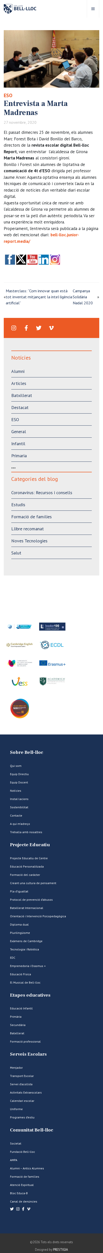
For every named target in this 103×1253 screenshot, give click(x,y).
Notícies (15, 790)
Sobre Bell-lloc (26, 752)
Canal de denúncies (23, 1201)
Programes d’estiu (22, 1117)
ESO (8, 95)
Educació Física (20, 974)
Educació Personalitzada (27, 866)
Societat (15, 1143)
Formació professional (25, 1041)
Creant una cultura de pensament (33, 883)
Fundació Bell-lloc (22, 1152)
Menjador (16, 1067)
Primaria (19, 456)
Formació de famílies (31, 517)
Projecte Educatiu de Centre (29, 858)
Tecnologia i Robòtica (24, 949)
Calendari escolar (22, 1101)
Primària (16, 1016)
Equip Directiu (19, 774)
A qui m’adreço (20, 824)
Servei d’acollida (21, 1084)
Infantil (18, 443)
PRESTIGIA (60, 1249)
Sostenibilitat (19, 807)
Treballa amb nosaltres (26, 832)
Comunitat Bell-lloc (31, 1130)
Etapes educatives (30, 995)
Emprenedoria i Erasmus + (28, 966)
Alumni (17, 371)
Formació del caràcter (25, 875)
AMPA (13, 1160)
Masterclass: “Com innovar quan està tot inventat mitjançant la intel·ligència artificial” (39, 296)
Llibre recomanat (27, 529)
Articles (18, 383)
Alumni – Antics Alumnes (27, 1168)
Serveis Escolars (28, 1054)
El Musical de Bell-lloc (25, 982)
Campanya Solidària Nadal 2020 (83, 296)
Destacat (19, 407)
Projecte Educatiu (30, 845)
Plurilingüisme (20, 933)
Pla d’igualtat (19, 891)
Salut (16, 553)
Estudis (18, 504)
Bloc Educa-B (19, 1193)
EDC (12, 957)
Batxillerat (21, 395)
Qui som (16, 766)
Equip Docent (19, 782)
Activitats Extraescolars (26, 1092)
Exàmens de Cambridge (26, 941)
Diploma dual (19, 924)
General (18, 431)
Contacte (16, 815)
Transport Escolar (22, 1076)
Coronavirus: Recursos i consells (41, 492)
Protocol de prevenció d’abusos (31, 899)
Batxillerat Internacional (26, 908)
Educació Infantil (21, 1008)
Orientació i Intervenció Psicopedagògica (38, 916)
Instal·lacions (19, 799)
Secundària (18, 1025)
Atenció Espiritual (22, 1185)
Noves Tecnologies (29, 541)
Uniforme (16, 1109)
